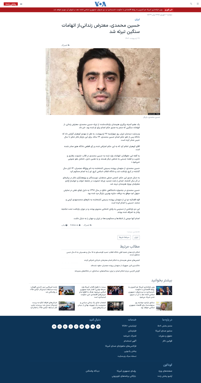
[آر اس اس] (65, 326)
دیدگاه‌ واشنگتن (92, 371)
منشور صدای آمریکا (163, 331)
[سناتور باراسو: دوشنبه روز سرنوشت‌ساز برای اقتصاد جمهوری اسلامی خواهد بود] (164, 306)
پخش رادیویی (130, 351)
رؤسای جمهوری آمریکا (126, 371)
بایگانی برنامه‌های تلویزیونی (124, 376)
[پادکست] (59, 326)
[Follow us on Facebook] (98, 326)
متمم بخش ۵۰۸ (165, 326)
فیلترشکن (132, 331)
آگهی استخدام (130, 341)
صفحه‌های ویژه (165, 371)
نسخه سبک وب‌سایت (127, 356)
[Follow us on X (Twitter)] (87, 326)
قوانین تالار (167, 341)
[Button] (65, 45)
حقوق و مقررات (165, 336)
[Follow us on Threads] (71, 326)
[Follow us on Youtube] (81, 326)
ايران (137, 19)
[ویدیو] (21, 4)
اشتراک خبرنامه (129, 336)
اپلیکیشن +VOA (129, 326)
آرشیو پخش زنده (165, 376)
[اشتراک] (54, 326)
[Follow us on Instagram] (76, 326)
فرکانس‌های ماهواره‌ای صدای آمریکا (120, 346)
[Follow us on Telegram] (92, 326)
